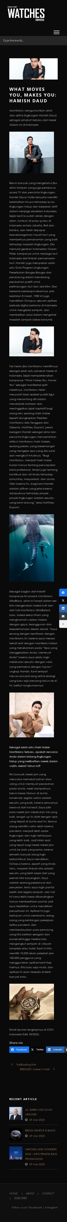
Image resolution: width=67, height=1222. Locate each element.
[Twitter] (63, 600)
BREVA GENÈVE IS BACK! (40, 1130)
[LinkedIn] (63, 608)
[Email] (63, 616)
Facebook (35, 1207)
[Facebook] (63, 593)
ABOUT (30, 1193)
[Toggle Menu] (57, 32)
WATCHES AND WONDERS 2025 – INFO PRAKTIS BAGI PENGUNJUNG (41, 1153)
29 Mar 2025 (37, 1120)
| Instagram (50, 1207)
